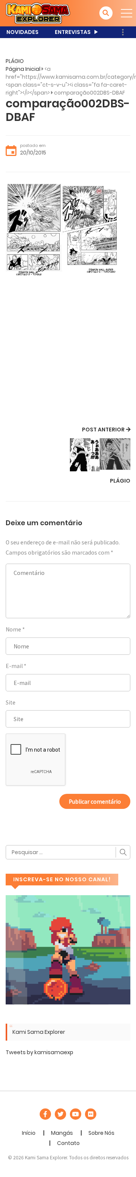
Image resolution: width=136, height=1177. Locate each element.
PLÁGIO (15, 61)
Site (10, 702)
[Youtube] (75, 1114)
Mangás (62, 1133)
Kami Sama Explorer (38, 1032)
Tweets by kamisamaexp (39, 1052)
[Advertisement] (68, 353)
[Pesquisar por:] (68, 852)
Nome (13, 629)
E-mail (14, 666)
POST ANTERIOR (103, 429)
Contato (68, 1143)
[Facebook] (45, 1114)
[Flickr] (90, 1114)
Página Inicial (23, 69)
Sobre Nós (101, 1133)
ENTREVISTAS (73, 32)
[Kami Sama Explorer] (38, 13)
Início (29, 1133)
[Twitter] (60, 1114)
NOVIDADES (22, 32)
